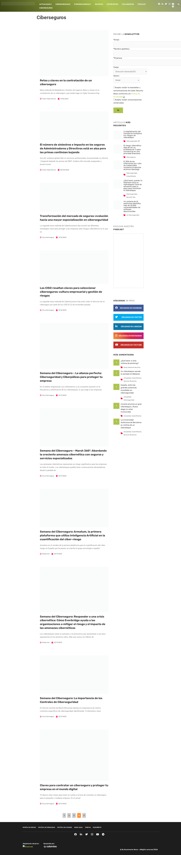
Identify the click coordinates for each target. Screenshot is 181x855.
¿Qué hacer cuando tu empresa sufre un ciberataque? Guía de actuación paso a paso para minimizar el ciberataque (132, 185)
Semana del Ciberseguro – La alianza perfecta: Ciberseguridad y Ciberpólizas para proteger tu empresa (71, 376)
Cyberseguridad (82, 4)
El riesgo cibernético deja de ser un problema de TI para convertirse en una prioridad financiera (132, 149)
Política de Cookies (64, 827)
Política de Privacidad (46, 827)
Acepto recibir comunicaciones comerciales (127, 101)
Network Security (134, 367)
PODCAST (142, 4)
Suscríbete (97, 827)
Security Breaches (130, 381)
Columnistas (128, 4)
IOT (139, 141)
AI (127, 215)
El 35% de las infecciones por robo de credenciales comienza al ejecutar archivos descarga (132, 165)
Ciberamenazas (63, 4)
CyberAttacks (131, 176)
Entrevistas (112, 4)
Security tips (130, 197)
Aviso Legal (78, 827)
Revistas (99, 4)
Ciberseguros (46, 8)
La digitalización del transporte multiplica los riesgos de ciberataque (132, 134)
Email (125, 367)
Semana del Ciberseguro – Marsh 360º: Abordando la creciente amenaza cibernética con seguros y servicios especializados (73, 454)
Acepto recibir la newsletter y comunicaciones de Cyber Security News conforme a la (128, 92)
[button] (179, 4)
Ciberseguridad (131, 141)
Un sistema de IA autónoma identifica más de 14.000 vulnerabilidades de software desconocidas (132, 206)
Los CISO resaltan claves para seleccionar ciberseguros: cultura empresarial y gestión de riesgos (71, 291)
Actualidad (44, 4)
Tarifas (88, 827)
